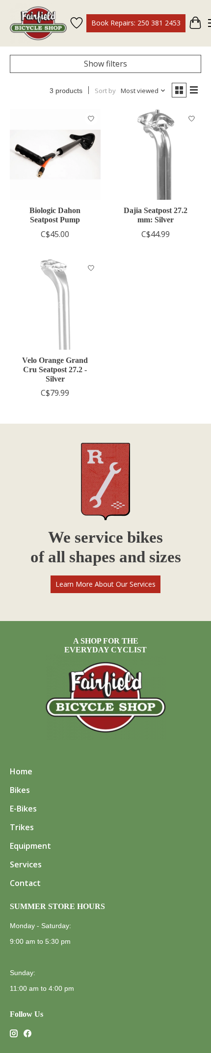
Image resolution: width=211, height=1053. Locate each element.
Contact (25, 883)
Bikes (20, 790)
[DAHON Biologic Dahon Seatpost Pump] (55, 154)
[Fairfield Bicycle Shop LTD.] (38, 23)
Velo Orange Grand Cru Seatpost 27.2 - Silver (55, 369)
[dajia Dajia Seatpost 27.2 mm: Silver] (155, 154)
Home (21, 771)
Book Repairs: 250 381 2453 (136, 22)
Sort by (105, 90)
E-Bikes (23, 808)
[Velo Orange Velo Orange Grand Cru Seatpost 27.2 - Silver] (55, 304)
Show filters (105, 63)
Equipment (30, 845)
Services (26, 864)
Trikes (22, 827)
